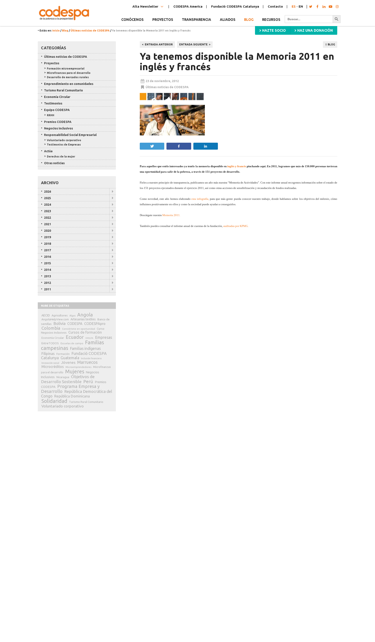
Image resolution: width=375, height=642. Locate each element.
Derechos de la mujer (61, 156)
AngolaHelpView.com (55, 319)
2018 (47, 243)
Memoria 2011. (171, 215)
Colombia (50, 328)
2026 (47, 191)
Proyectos (51, 63)
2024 (47, 204)
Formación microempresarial (65, 68)
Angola (85, 314)
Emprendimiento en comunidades (68, 84)
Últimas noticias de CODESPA (90, 30)
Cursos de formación (85, 332)
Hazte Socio (273, 30)
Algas (72, 315)
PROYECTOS (162, 20)
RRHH (50, 115)
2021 (47, 224)
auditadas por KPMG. (235, 226)
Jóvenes (68, 362)
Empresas (103, 337)
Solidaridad (54, 401)
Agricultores (60, 315)
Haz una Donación (314, 30)
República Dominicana (72, 396)
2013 (47, 276)
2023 (47, 211)
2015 (47, 263)
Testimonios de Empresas (64, 144)
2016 (47, 256)
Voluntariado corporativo (64, 140)
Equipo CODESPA (57, 110)
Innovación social (50, 363)
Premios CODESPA (57, 122)
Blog (248, 20)
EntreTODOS (50, 343)
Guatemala (70, 358)
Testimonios (53, 103)
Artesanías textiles (83, 319)
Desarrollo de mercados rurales (68, 77)
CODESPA (74, 324)
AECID (45, 315)
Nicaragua (62, 377)
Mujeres (74, 371)
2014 (47, 269)
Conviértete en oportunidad (78, 329)
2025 (47, 198)
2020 (47, 230)
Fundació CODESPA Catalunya (235, 6)
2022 (47, 217)
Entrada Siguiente (193, 44)
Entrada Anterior (159, 44)
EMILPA (89, 338)
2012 (47, 283)
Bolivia (59, 323)
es (294, 6)
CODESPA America (187, 6)
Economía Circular (57, 97)
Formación (63, 353)
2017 (47, 250)
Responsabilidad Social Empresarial (70, 135)
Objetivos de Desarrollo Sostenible (68, 379)
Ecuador (75, 337)
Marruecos (87, 362)
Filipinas (48, 353)
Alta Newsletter (145, 6)
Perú (88, 381)
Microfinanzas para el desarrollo (68, 72)
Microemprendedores (78, 367)
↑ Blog (330, 44)
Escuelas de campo (72, 343)
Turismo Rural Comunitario (63, 90)
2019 (47, 237)
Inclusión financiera (91, 358)
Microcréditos (52, 367)
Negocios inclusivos (58, 128)
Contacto (275, 6)
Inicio (56, 30)
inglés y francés (236, 166)
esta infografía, (200, 198)
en (301, 6)
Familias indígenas (85, 348)
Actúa (48, 151)
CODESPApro (94, 323)
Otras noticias (54, 163)
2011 (47, 289)
